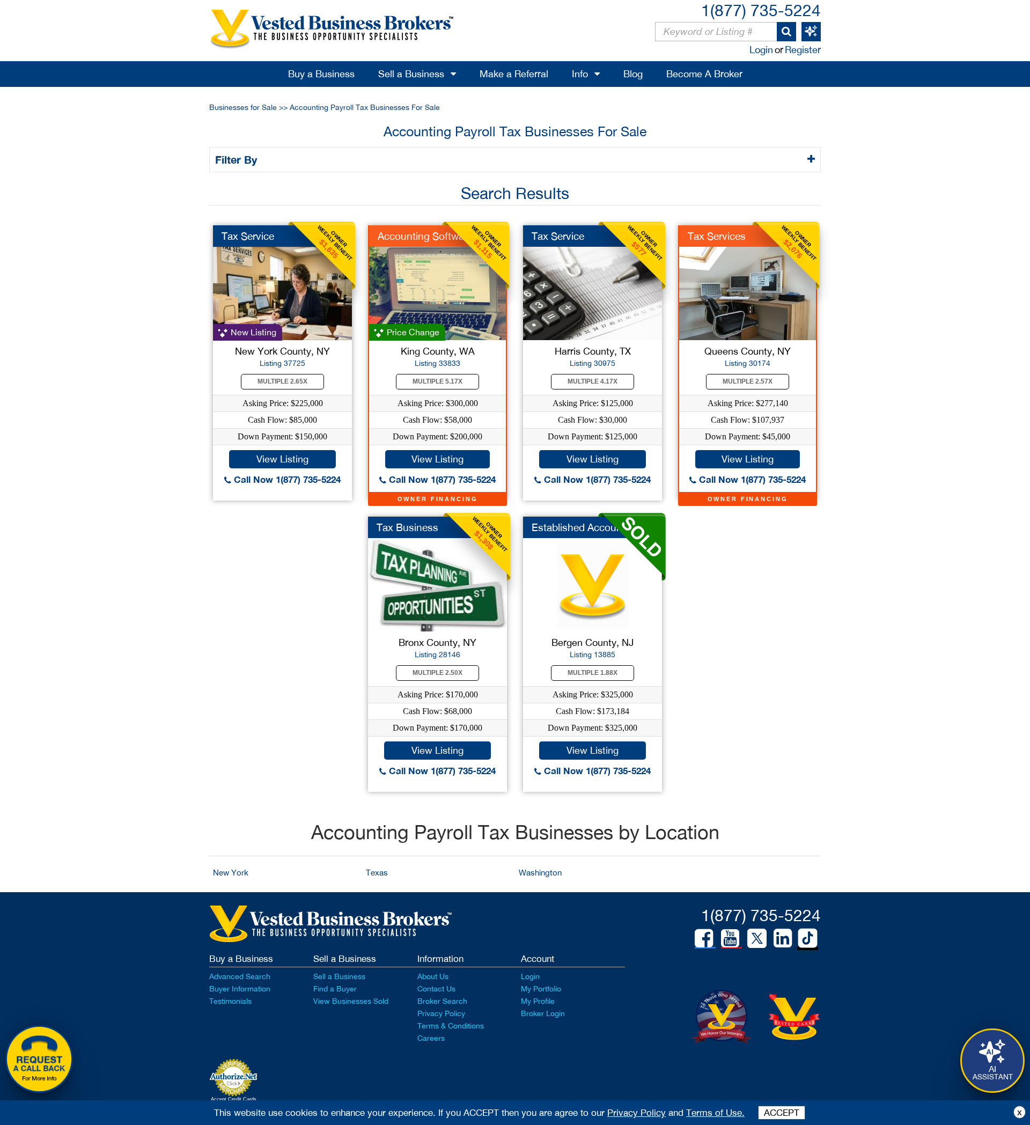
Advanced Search (239, 976)
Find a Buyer (335, 988)
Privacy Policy (441, 1013)
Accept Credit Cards (233, 1099)
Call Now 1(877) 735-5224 (286, 479)
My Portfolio (541, 988)
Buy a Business (321, 73)
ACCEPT (781, 1112)
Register (803, 49)
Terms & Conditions (450, 1025)
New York (230, 872)
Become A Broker (704, 73)
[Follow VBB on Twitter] (757, 938)
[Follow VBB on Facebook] (704, 938)
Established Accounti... (584, 527)
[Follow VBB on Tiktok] (807, 939)
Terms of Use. (715, 1112)
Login (761, 49)
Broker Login (543, 1013)
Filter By (237, 159)
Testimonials (230, 1001)
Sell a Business (411, 73)
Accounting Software (425, 236)
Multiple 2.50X (437, 673)
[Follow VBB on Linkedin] (783, 938)
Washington (540, 872)
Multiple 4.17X (592, 381)
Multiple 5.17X (437, 381)
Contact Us (436, 988)
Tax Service (248, 236)
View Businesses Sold (350, 1001)
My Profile (538, 1001)
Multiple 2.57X (747, 381)
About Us (432, 976)
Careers (431, 1038)
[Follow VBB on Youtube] (730, 938)
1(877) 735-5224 (761, 10)
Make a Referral (514, 73)
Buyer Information (239, 988)
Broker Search (442, 1001)
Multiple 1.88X (592, 673)
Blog (633, 73)
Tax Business (407, 527)
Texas (377, 872)
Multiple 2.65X (282, 381)
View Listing (282, 459)
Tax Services (717, 236)
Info (580, 73)
